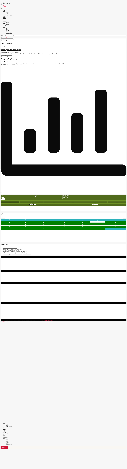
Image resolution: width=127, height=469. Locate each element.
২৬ (82, 228)
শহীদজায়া (10, 55)
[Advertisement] (63, 459)
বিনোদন (4, 18)
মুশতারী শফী (7, 55)
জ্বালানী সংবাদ (5, 25)
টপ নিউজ (4, 46)
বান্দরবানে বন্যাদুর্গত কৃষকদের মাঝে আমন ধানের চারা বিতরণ (12, 249)
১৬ (25, 226)
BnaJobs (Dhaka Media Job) (7, 294)
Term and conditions (5, 289)
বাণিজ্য (4, 17)
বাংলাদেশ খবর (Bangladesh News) (8, 297)
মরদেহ (4, 55)
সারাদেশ (4, 21)
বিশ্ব (4, 16)
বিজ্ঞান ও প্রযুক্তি (9, 33)
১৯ (82, 226)
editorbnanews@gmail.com (15, 310)
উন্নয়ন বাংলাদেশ (9, 15)
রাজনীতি (7, 14)
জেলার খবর (7, 22)
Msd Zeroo (4, 52)
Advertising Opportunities (6, 291)
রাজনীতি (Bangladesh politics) (7, 299)
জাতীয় (4, 11)
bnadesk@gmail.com (9, 318)
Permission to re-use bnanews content (9, 290)
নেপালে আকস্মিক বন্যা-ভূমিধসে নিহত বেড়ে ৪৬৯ (11, 250)
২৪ (43, 228)
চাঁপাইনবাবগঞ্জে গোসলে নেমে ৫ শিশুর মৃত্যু (10, 248)
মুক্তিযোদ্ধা (10, 64)
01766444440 (11, 312)
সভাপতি (20, 64)
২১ (115, 226)
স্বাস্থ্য (7, 29)
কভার (1, 56)
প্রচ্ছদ (4, 10)
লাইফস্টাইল (8, 31)
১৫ (9, 226)
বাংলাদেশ (7, 12)
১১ (64, 224)
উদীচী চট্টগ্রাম (3, 64)
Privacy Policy (4, 288)
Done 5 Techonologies (47, 320)
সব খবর (7, 46)
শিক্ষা (4, 23)
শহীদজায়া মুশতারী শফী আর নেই (9, 59)
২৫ (64, 228)
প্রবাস (7, 28)
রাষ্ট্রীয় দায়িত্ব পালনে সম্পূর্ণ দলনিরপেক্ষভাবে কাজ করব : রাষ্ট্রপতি (14, 252)
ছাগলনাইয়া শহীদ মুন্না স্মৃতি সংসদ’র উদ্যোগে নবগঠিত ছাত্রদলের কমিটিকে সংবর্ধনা (17, 254)
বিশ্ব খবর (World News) (5, 298)
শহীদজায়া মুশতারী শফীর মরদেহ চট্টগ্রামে (11, 50)
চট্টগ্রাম (2, 46)
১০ (43, 224)
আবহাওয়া (7, 30)
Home (2, 40)
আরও (4, 27)
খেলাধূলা (4, 19)
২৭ (97, 228)
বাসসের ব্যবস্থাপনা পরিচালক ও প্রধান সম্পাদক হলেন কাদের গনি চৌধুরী (15, 251)
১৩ (97, 224)
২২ (9, 228)
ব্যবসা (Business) (4, 301)
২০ (97, 226)
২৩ (25, 228)
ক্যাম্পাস (7, 24)
